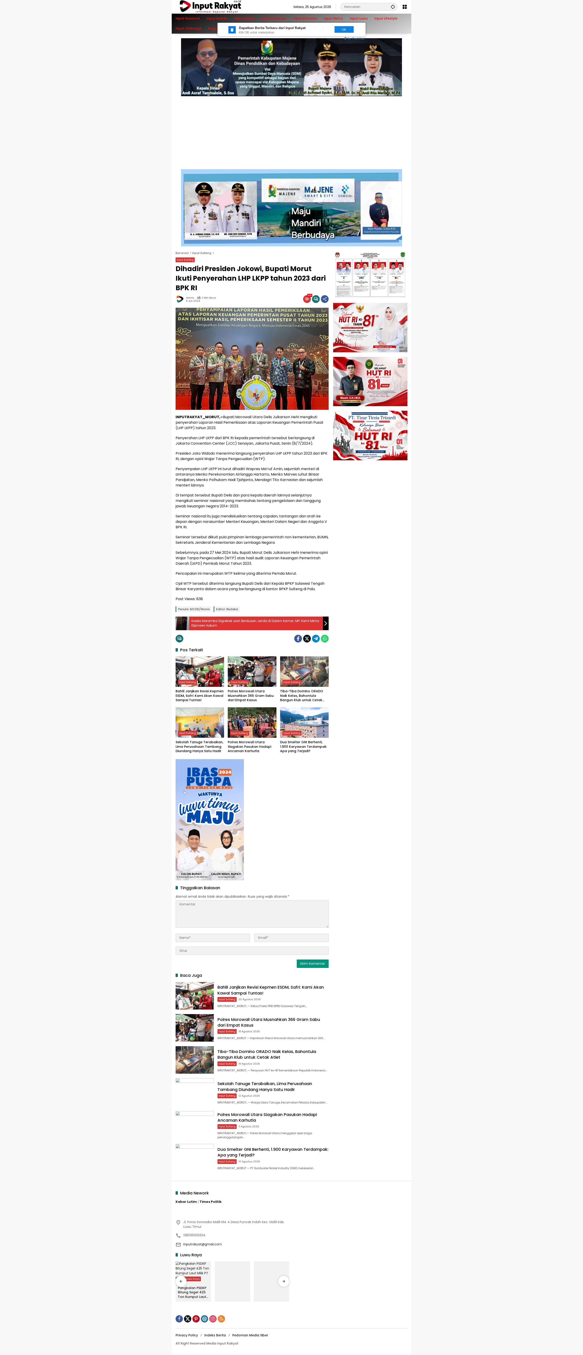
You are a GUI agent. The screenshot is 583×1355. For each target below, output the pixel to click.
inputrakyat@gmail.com (202, 1244)
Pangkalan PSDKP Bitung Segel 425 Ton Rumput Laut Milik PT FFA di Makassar (192, 1292)
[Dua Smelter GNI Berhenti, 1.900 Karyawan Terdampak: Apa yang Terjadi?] (304, 722)
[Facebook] (298, 638)
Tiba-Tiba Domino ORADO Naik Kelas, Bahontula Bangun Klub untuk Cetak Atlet (301, 696)
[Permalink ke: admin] (181, 299)
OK (344, 29)
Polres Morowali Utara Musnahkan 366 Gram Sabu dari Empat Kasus (251, 695)
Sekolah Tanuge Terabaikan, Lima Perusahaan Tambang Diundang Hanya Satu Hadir (199, 746)
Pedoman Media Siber (250, 1335)
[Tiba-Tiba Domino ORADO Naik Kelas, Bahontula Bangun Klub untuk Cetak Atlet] (304, 671)
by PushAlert (356, 38)
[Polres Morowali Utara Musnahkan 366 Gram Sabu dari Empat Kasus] (252, 671)
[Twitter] (307, 638)
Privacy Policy (187, 1335)
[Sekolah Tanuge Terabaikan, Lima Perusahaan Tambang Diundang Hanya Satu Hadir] (200, 722)
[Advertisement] (291, 130)
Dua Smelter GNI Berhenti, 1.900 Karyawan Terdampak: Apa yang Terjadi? (303, 746)
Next (322, 29)
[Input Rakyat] (218, 6)
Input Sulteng (185, 260)
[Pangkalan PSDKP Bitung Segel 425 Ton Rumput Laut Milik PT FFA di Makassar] (193, 1272)
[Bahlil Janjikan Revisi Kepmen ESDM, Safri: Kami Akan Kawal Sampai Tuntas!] (200, 671)
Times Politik (210, 1201)
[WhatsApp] (325, 638)
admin (190, 298)
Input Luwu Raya (189, 1279)
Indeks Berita (215, 1335)
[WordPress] (204, 1318)
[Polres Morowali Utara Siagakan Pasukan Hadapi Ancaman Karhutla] (252, 722)
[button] (392, 6)
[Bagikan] (325, 299)
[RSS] (221, 1318)
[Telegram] (316, 638)
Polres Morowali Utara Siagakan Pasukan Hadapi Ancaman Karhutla (249, 746)
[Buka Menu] (404, 7)
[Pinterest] (196, 1318)
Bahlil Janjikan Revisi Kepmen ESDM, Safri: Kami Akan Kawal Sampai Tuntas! (200, 695)
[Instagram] (213, 1318)
